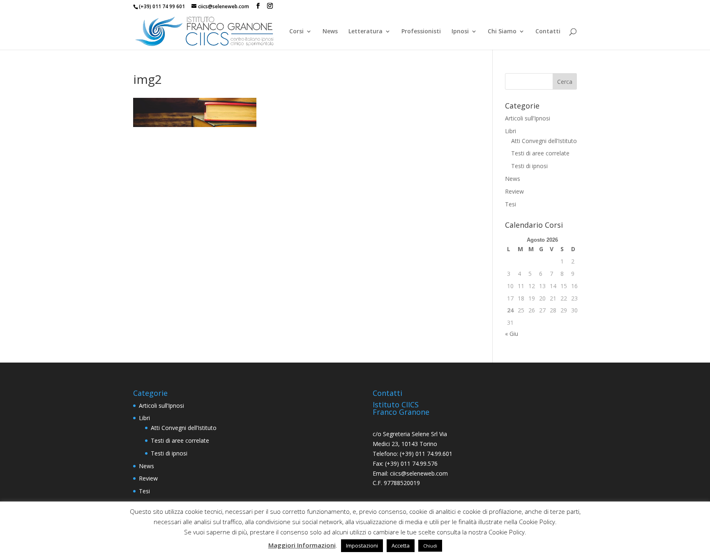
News (330, 31)
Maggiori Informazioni (302, 545)
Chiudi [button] (430, 546)
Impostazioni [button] (362, 545)
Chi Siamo (502, 31)
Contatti (547, 31)
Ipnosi (460, 31)
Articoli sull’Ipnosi (527, 118)
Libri (510, 131)
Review (514, 191)
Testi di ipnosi (529, 166)
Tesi (510, 204)
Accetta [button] (401, 545)
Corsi (296, 31)
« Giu (511, 333)
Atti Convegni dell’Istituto (544, 141)
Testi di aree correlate (540, 153)
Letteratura (365, 31)
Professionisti (421, 31)
